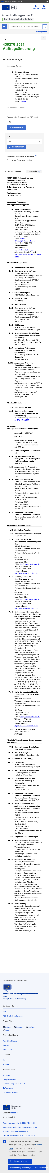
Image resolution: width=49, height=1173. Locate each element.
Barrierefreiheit (8, 1049)
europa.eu (14, 1113)
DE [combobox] (10, 122)
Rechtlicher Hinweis (10, 1041)
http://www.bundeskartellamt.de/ (26, 573)
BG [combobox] (10, 141)
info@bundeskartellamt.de (30, 564)
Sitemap (6, 1064)
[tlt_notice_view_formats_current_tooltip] (40, 171)
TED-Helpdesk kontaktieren (13, 1016)
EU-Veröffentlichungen (11, 1092)
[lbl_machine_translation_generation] (36, 156)
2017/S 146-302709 (21, 420)
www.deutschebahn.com (23, 250)
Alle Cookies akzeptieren (20, 1161)
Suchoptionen (41, 32)
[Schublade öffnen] (5, 40)
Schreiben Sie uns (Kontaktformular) (16, 1131)
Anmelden (35, 9)
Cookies (6, 1045)
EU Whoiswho (8, 1088)
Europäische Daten (10, 1080)
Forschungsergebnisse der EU (14, 1084)
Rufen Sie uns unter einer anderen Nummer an (20, 1127)
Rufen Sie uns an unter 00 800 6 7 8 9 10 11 (19, 1123)
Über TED (6, 1060)
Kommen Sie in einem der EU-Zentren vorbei (19, 1135)
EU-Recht (6, 1075)
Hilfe (4, 1012)
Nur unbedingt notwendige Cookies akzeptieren (28, 1167)
